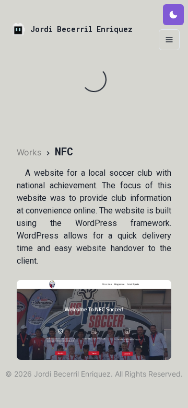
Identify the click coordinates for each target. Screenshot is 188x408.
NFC (64, 151)
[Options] (169, 39)
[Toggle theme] (173, 14)
